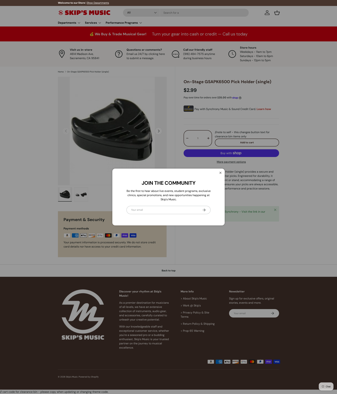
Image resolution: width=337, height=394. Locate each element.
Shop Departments (98, 2)
